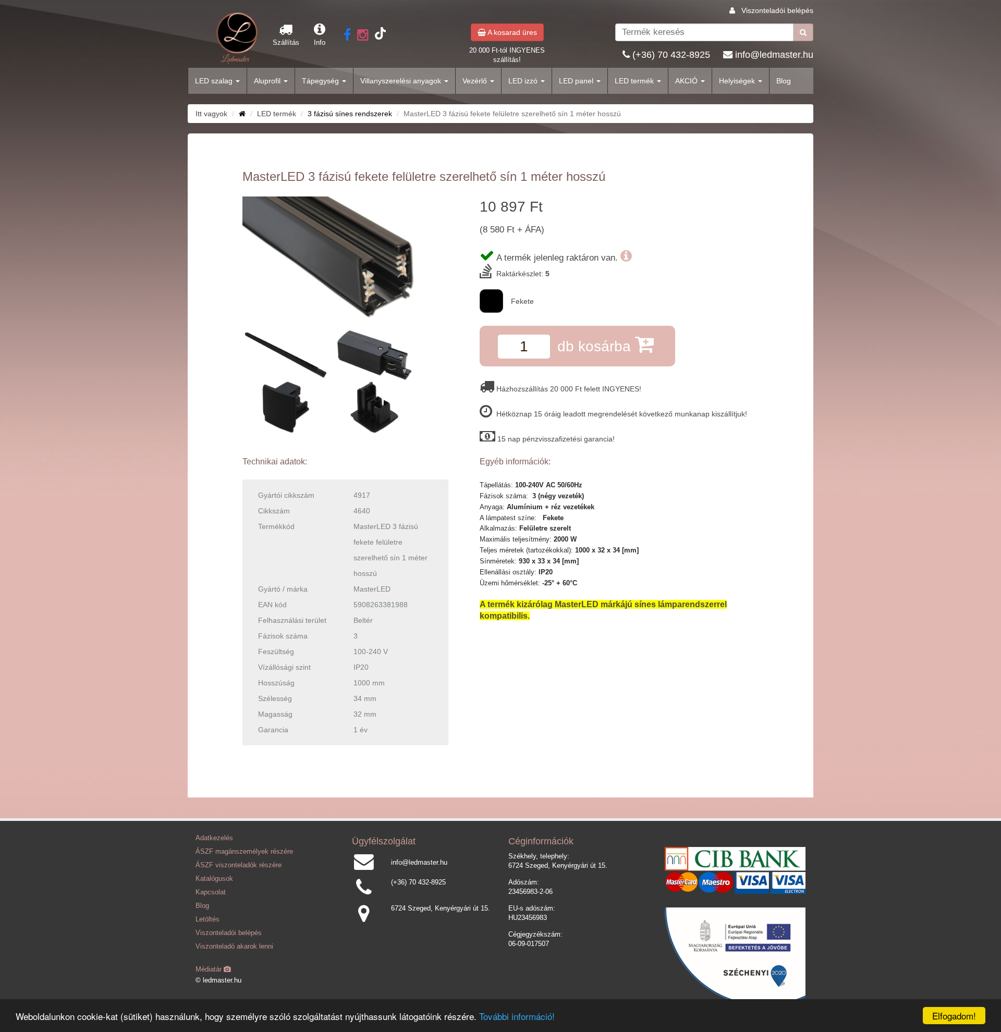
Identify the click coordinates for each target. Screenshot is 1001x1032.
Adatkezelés (214, 838)
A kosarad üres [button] (511, 32)
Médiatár (210, 969)
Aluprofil (268, 81)
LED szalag (215, 81)
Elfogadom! (954, 1015)
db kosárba (596, 346)
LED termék (635, 81)
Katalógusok (214, 878)
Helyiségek (738, 81)
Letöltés (207, 919)
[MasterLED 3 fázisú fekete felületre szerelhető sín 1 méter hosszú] (345, 258)
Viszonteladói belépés (777, 10)
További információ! (517, 1016)
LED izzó (524, 81)
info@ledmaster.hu (774, 55)
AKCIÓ (687, 81)
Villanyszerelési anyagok (401, 81)
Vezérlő (475, 81)
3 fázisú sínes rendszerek (350, 113)
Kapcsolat (211, 892)
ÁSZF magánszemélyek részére (244, 851)
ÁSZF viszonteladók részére (239, 865)
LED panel (577, 81)
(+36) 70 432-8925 (671, 55)
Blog (783, 81)
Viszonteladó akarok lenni (234, 946)
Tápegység (321, 81)
